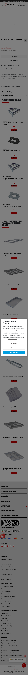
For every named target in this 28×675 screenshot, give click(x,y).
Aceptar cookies (14, 352)
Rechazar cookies (14, 347)
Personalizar (14, 343)
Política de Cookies (12, 339)
